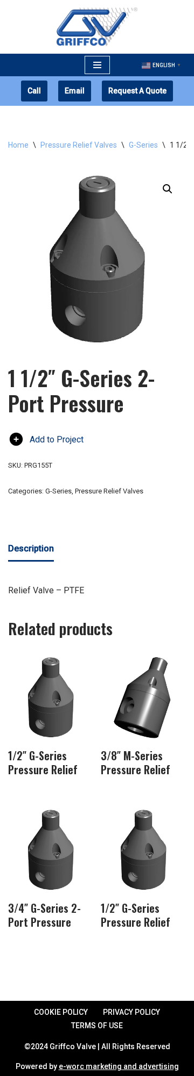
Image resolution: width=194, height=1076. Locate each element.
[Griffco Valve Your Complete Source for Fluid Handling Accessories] (97, 27)
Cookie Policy (61, 1012)
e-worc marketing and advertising (119, 1066)
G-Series (143, 145)
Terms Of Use (97, 1025)
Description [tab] (31, 548)
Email (75, 90)
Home (18, 145)
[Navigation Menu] (97, 65)
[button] (167, 189)
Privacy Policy (131, 1012)
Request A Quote (137, 90)
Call (34, 90)
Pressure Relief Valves (78, 145)
